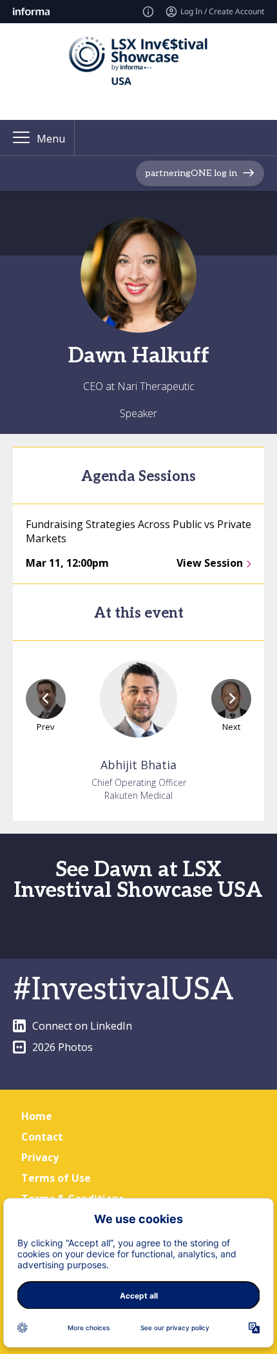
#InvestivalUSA (123, 990)
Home (36, 1116)
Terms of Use (56, 1178)
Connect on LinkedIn (82, 1026)
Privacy (40, 1157)
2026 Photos (62, 1047)
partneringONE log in (191, 173)
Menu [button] (51, 139)
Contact (42, 1137)
